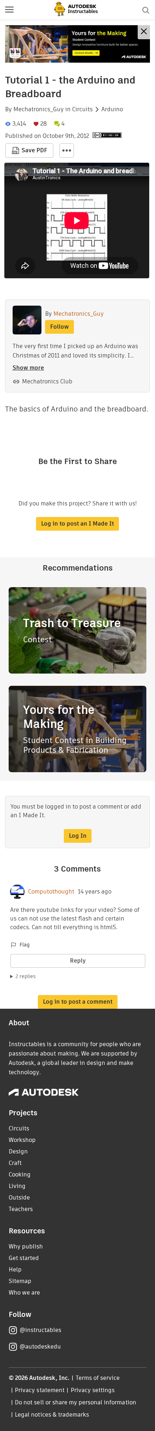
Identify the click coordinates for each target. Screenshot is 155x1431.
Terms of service (98, 1378)
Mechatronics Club (47, 381)
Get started (24, 1258)
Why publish (26, 1246)
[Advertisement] (77, 44)
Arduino (112, 109)
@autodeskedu (40, 1346)
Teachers (21, 1209)
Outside (19, 1197)
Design (18, 1151)
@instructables (40, 1330)
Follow (59, 327)
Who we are (24, 1292)
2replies (25, 976)
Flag (24, 944)
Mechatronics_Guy (38, 109)
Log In (78, 836)
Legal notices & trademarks (52, 1414)
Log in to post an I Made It (77, 523)
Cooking (20, 1174)
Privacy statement (40, 1390)
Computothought (51, 891)
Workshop (22, 1140)
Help (15, 1269)
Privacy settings (93, 1390)
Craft (15, 1163)
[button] (9, 10)
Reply (78, 961)
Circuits (82, 109)
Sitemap (20, 1281)
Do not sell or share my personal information (75, 1402)
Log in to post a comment (77, 1002)
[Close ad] (144, 32)
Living (17, 1186)
